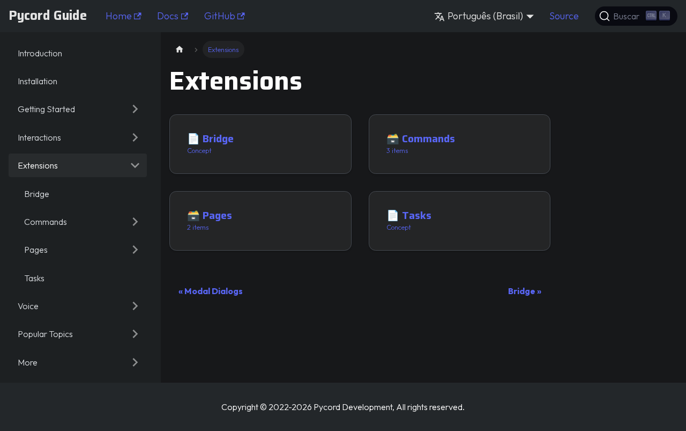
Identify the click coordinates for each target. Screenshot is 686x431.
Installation (37, 81)
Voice (28, 306)
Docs (167, 16)
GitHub (219, 16)
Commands (45, 221)
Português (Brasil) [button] (485, 16)
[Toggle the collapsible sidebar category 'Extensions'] (135, 165)
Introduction (40, 53)
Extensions (38, 165)
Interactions (39, 137)
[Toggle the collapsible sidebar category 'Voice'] (135, 306)
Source (564, 16)
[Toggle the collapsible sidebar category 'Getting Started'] (135, 109)
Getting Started (46, 109)
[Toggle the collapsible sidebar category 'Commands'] (135, 221)
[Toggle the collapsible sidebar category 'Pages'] (135, 249)
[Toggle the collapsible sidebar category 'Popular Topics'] (135, 334)
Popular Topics (45, 333)
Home (119, 16)
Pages (36, 249)
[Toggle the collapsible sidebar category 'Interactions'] (135, 137)
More (28, 362)
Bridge (36, 193)
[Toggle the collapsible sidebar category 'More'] (135, 362)
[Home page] (179, 49)
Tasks (34, 278)
